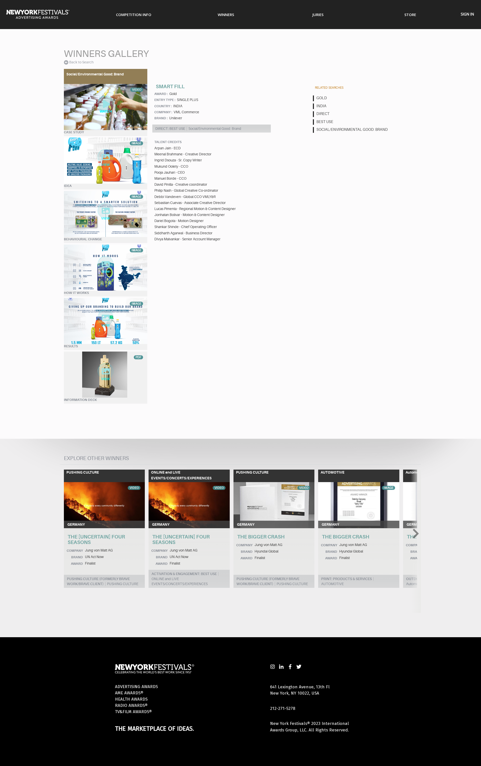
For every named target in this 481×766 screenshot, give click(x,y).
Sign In (467, 14)
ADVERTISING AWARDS (136, 686)
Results (71, 346)
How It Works (76, 293)
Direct (322, 114)
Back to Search (81, 62)
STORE (410, 14)
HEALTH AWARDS (131, 699)
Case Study (74, 132)
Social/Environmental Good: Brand (352, 130)
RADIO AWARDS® (131, 705)
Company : (163, 112)
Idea (68, 186)
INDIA (321, 106)
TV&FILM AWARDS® (133, 711)
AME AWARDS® (129, 693)
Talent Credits (168, 142)
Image (388, 488)
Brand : (161, 118)
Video (134, 488)
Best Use (324, 122)
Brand (77, 557)
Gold (321, 98)
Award (77, 564)
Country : (163, 106)
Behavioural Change (83, 239)
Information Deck (80, 400)
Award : (161, 94)
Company (75, 551)
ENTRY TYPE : (164, 100)
